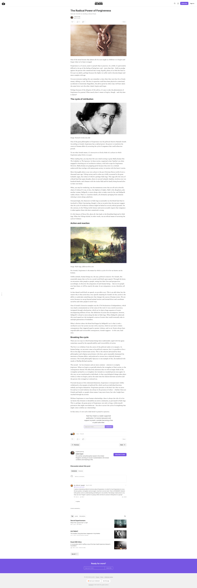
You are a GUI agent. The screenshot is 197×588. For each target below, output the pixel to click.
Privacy (97, 577)
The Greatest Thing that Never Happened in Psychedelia (85, 533)
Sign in (192, 3)
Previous (76, 445)
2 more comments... (75, 508)
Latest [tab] (76, 516)
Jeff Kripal (79, 524)
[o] (120, 545)
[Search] (174, 3)
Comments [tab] (74, 471)
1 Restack (82, 434)
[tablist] (77, 471)
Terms (101, 577)
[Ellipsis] (126, 485)
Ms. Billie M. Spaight (79, 485)
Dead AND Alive (76, 542)
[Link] (68, 99)
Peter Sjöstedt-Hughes (82, 535)
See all (73, 554)
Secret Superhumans (77, 520)
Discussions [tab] (82, 516)
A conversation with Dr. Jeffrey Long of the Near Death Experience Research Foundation (90, 544)
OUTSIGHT (74, 531)
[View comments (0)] (85, 550)
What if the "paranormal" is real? (79, 522)
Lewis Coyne (77, 16)
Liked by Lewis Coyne (80, 487)
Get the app (106, 581)
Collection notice (108, 577)
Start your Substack (94, 581)
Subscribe (184, 3)
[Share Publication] (178, 3)
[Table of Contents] (2, 294)
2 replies (78, 501)
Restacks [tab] (80, 471)
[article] (98, 523)
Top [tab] (72, 516)
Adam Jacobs (82, 547)
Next (121, 445)
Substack (91, 584)
